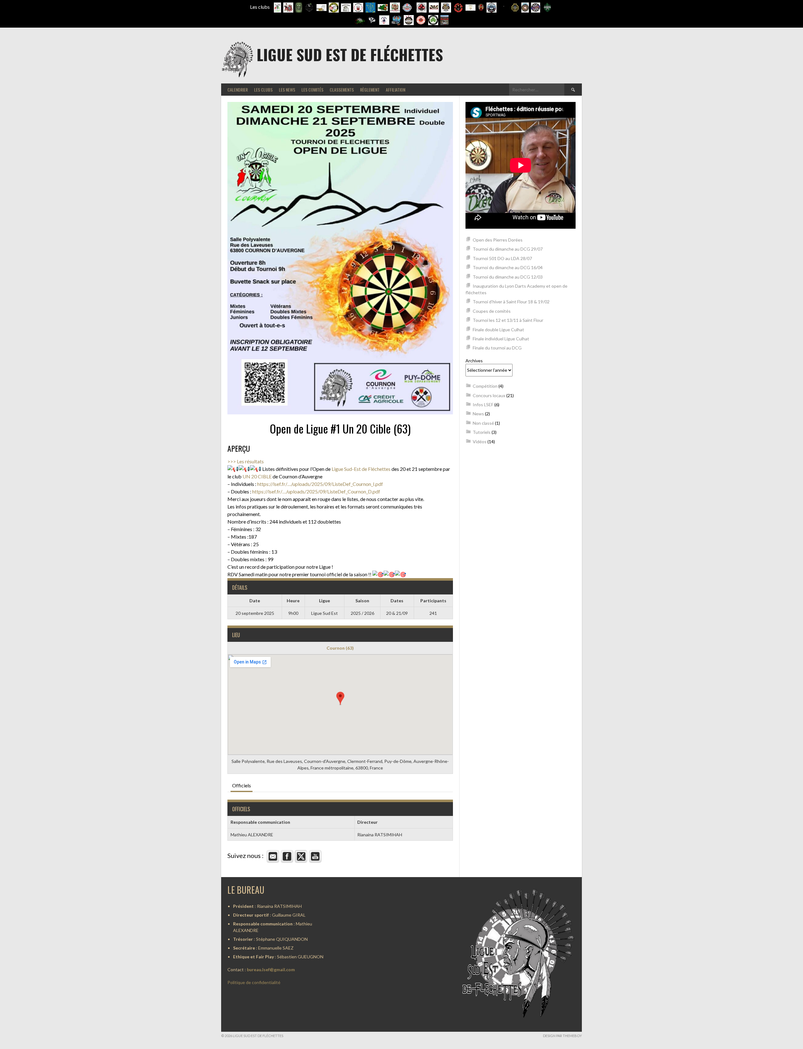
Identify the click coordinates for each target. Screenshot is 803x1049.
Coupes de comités (492, 311)
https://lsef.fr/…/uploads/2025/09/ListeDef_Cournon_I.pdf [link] (320, 484)
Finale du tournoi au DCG (497, 347)
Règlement (370, 89)
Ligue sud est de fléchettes (350, 54)
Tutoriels (482, 432)
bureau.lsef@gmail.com (271, 969)
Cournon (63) (340, 648)
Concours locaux (489, 395)
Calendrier (237, 89)
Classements (342, 89)
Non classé (483, 423)
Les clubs (263, 89)
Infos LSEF (483, 404)
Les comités (312, 89)
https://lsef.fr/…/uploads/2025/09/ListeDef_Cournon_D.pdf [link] (316, 491)
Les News (287, 89)
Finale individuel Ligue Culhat (501, 338)
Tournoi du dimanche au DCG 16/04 (508, 267)
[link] (361, 469)
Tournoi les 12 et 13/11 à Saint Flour (508, 320)
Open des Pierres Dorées (498, 239)
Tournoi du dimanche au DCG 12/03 (508, 277)
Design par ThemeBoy (562, 1036)
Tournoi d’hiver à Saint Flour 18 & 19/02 (511, 301)
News (478, 413)
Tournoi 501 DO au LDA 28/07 (502, 258)
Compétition (485, 386)
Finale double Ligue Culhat (498, 329)
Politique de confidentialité (253, 982)
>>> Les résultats (245, 461)
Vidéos (480, 441)
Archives (474, 360)
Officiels (241, 785)
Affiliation (395, 89)
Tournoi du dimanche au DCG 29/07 (508, 249)
